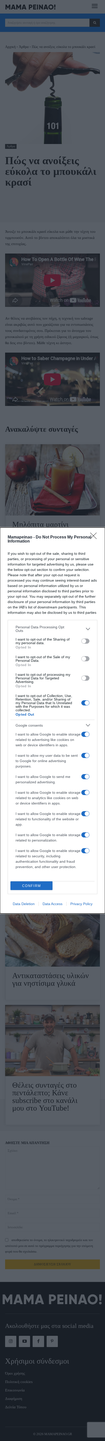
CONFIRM (31, 886)
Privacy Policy (81, 904)
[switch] (85, 641)
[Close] (95, 537)
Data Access (52, 904)
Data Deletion (24, 904)
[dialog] (52, 720)
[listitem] (52, 628)
